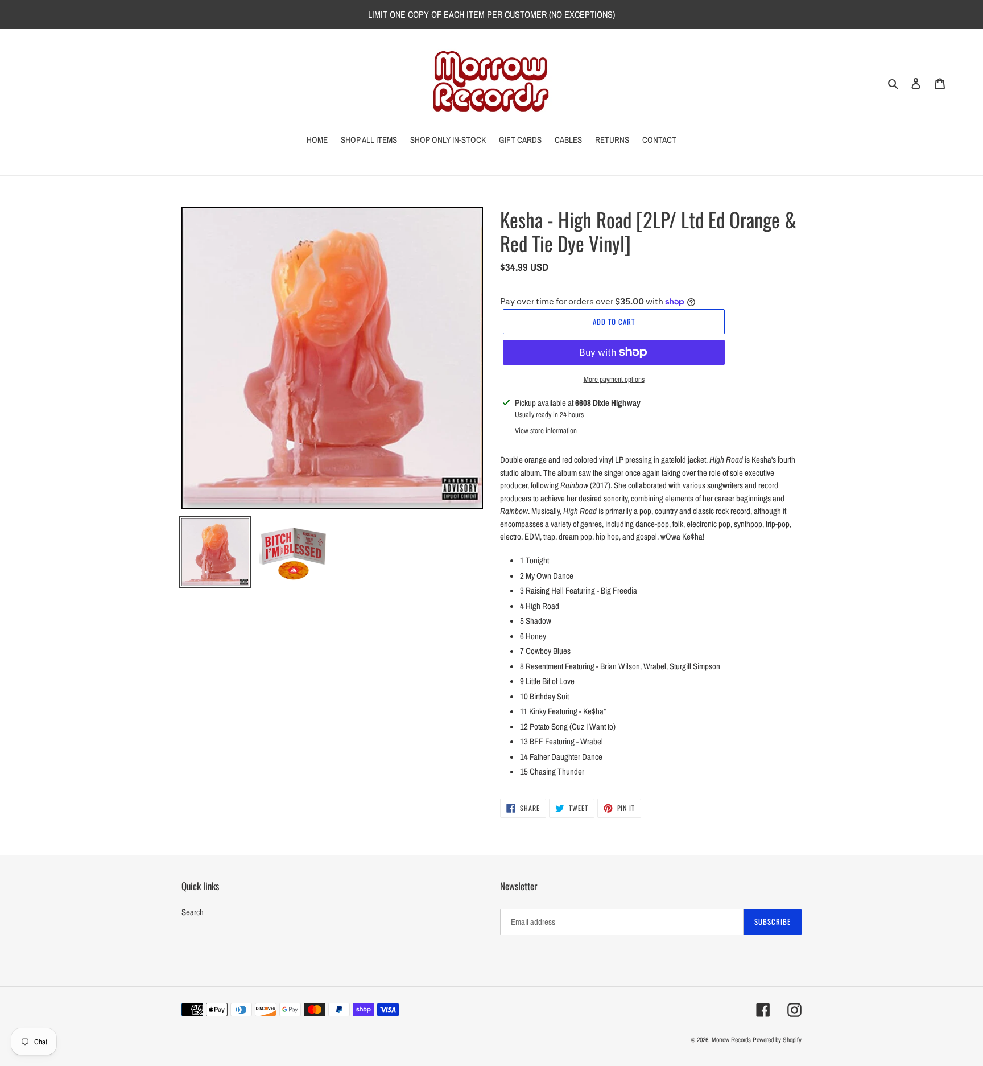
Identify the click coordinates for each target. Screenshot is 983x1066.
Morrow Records (731, 1039)
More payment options (614, 379)
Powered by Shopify (777, 1039)
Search (192, 912)
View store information (546, 430)
